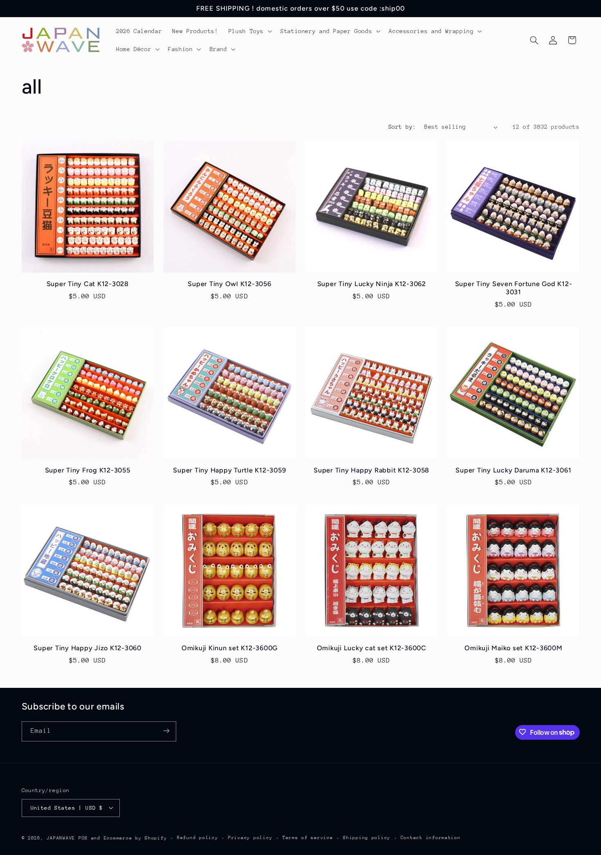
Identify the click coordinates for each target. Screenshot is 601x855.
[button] (249, 31)
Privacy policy (250, 837)
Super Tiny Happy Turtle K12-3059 (229, 470)
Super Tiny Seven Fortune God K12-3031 (513, 288)
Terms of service (308, 837)
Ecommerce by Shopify (135, 837)
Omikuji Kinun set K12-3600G (230, 648)
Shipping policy (366, 837)
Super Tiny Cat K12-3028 (88, 284)
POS (83, 837)
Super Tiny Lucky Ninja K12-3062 (371, 284)
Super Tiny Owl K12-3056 (229, 284)
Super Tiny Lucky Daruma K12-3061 (513, 470)
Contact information (431, 837)
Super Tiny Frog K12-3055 (87, 470)
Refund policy (197, 837)
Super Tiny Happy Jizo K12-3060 (87, 648)
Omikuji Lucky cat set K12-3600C (371, 648)
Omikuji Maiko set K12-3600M (513, 648)
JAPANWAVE (61, 837)
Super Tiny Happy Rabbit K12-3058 (371, 470)
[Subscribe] (166, 731)
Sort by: (402, 126)
